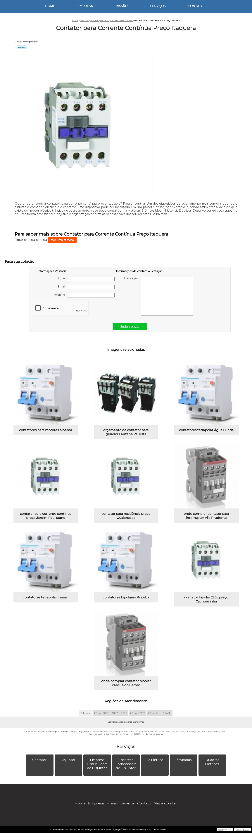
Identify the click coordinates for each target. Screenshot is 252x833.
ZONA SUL (154, 713)
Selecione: (86, 713)
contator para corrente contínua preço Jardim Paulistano (46, 516)
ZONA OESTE (137, 713)
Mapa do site (165, 803)
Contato (195, 6)
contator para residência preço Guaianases (126, 516)
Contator (39, 760)
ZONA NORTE (119, 713)
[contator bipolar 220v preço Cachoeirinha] (206, 560)
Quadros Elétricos (212, 762)
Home (50, 6)
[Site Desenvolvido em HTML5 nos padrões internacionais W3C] (225, 829)
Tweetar (22, 47)
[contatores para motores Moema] (45, 392)
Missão (121, 6)
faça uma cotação (62, 240)
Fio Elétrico (154, 760)
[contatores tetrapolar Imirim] (45, 560)
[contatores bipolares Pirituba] (126, 560)
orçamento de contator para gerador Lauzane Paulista (126, 432)
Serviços (158, 6)
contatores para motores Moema (45, 430)
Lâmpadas (183, 760)
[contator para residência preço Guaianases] (126, 476)
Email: (62, 286)
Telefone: (60, 294)
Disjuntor (68, 760)
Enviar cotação (129, 326)
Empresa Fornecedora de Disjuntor (126, 764)
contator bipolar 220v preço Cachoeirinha (206, 599)
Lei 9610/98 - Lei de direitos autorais (146, 734)
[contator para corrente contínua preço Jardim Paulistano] (45, 476)
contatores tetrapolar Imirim (45, 597)
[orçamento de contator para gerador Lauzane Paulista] (126, 392)
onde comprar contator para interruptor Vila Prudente (206, 516)
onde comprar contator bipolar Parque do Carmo (126, 683)
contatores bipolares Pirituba (126, 597)
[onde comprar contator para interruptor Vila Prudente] (206, 476)
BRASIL (167, 713)
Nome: (62, 278)
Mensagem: (132, 278)
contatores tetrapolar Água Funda (206, 430)
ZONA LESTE (101, 713)
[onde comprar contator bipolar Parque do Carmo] (126, 643)
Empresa (85, 6)
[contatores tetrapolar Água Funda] (206, 392)
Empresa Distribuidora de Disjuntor (97, 764)
